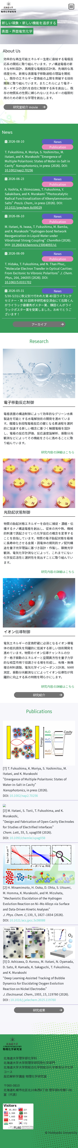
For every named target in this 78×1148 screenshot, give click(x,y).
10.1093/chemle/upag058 (27, 837)
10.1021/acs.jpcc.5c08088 (27, 920)
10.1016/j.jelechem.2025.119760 (33, 999)
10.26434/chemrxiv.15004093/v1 (34, 244)
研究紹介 (39, 695)
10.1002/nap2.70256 (19, 170)
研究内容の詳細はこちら (57, 452)
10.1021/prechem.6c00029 (23, 207)
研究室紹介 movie (25, 107)
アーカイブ (39, 324)
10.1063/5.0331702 (18, 282)
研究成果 (39, 1010)
